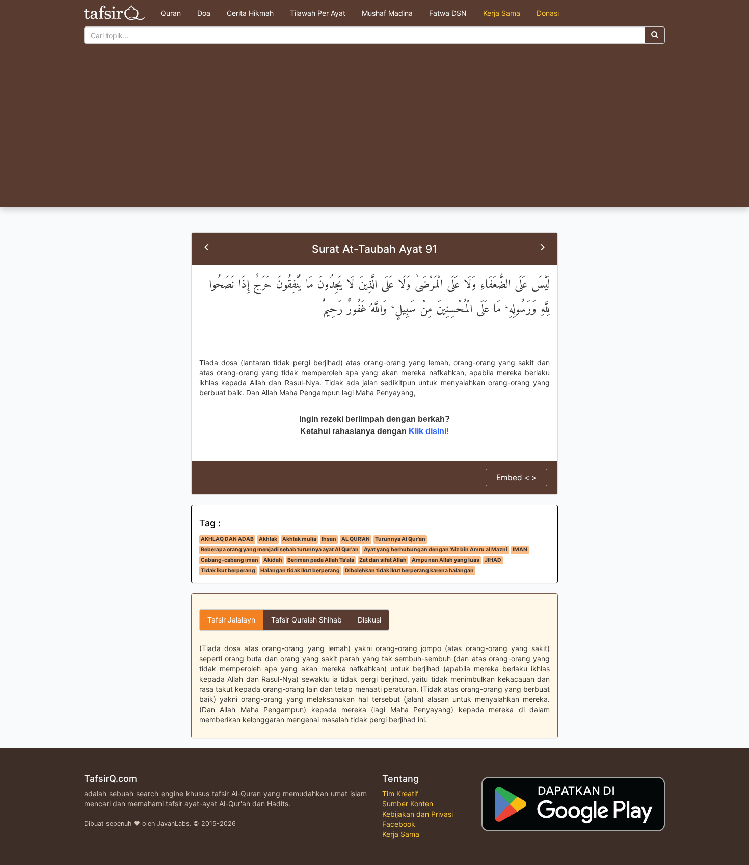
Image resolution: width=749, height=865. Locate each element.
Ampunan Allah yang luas (445, 560)
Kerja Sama (501, 13)
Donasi (548, 13)
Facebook (398, 824)
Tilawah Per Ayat (317, 13)
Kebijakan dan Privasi (417, 813)
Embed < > (516, 477)
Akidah (272, 560)
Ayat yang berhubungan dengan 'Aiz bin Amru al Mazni (435, 549)
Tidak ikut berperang (228, 570)
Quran (170, 13)
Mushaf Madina (387, 13)
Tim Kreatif (400, 793)
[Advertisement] (374, 130)
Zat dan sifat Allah (383, 560)
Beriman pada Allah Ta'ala (320, 560)
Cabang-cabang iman (229, 560)
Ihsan (329, 539)
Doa (203, 13)
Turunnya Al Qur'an (400, 539)
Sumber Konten (407, 803)
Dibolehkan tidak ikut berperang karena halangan (409, 570)
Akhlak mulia (299, 539)
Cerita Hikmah (250, 13)
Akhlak (268, 539)
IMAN (520, 549)
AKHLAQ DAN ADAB (227, 539)
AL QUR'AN (355, 539)
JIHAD (493, 560)
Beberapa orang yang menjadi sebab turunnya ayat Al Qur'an (280, 549)
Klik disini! (429, 431)
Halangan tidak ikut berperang (300, 570)
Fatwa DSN (448, 13)
